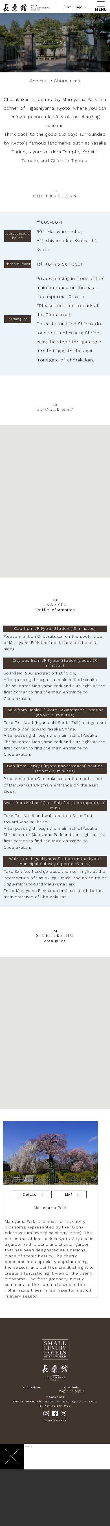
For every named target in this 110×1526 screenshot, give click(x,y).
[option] (52, 1209)
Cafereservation (77, 1516)
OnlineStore (31, 1387)
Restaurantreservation (55, 1516)
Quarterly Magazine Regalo (71, 1389)
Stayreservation (33, 1516)
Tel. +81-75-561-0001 (55, 1405)
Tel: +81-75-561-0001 (59, 264)
